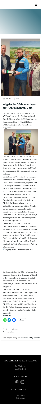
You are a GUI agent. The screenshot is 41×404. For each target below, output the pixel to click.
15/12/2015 (9, 99)
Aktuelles (11, 332)
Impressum (20, 395)
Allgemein (15, 329)
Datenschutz (20, 398)
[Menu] (36, 4)
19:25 (18, 99)
